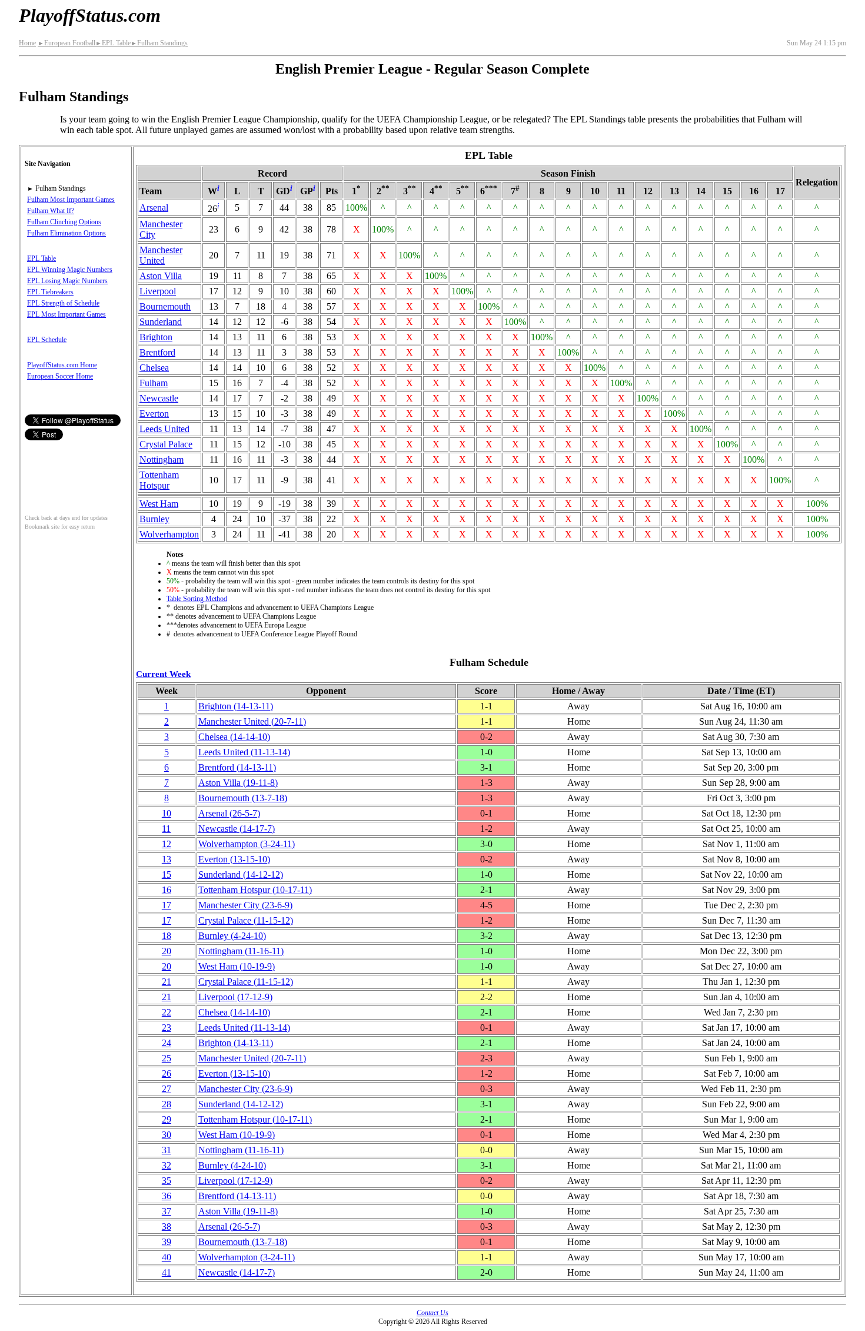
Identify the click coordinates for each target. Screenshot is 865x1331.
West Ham (158, 504)
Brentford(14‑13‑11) (237, 767)
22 (166, 1012)
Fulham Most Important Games (71, 199)
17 (166, 905)
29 (166, 1119)
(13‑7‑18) (242, 798)
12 (166, 844)
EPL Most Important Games (66, 314)
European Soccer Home (60, 376)
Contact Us (432, 1313)
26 (166, 1073)
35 (166, 1181)
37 (166, 1211)
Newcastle (158, 398)
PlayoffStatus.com (90, 15)
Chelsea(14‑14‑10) (234, 737)
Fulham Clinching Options (64, 222)
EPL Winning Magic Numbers (69, 269)
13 (166, 859)
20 (166, 951)
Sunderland (160, 322)
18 (166, 936)
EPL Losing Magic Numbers (67, 281)
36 (166, 1196)
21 (166, 982)
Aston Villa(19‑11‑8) (238, 783)
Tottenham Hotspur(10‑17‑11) (255, 890)
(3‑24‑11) (246, 844)
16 (166, 890)
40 (166, 1257)
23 (166, 1028)
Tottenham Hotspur (159, 480)
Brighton (155, 337)
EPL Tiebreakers (50, 292)
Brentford (157, 352)
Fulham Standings (159, 43)
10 (166, 813)
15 (166, 874)
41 (166, 1272)
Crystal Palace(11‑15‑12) (245, 920)
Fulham (153, 383)
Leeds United (164, 429)
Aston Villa (160, 276)
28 (166, 1104)
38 (166, 1227)
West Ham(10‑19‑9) (236, 966)
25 (166, 1058)
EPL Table (113, 43)
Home (27, 43)
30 (166, 1135)
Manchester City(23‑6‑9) (245, 905)
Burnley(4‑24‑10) (232, 936)
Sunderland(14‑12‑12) (240, 874)
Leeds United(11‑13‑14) (244, 752)
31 (166, 1150)
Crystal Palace (165, 444)
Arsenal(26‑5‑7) (229, 813)
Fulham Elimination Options (66, 233)
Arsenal (153, 208)
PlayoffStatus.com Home (62, 365)
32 (166, 1165)
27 (166, 1089)
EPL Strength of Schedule (63, 303)
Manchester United (160, 255)
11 (166, 829)
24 (166, 1043)
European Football (66, 43)
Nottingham (161, 459)
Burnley (154, 519)
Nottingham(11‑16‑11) (241, 951)
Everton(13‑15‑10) (234, 859)
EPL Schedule (46, 340)
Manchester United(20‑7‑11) (252, 721)
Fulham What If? (50, 211)
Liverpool (157, 291)
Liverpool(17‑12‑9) (235, 997)
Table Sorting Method (197, 599)
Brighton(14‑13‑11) (235, 706)
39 (166, 1242)
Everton (154, 414)
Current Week (163, 674)
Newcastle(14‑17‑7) (236, 829)
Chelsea (154, 368)
